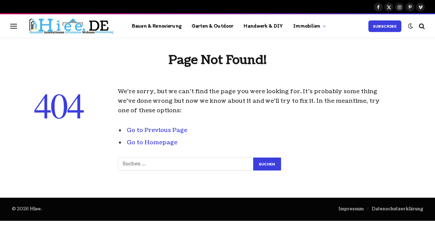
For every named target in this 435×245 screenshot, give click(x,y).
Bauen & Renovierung (156, 25)
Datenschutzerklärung (397, 209)
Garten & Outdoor (212, 25)
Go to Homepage (152, 142)
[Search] (421, 26)
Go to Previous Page (157, 130)
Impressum (351, 209)
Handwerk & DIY (263, 25)
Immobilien (306, 25)
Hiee (35, 209)
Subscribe (385, 26)
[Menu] (13, 26)
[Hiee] (68, 26)
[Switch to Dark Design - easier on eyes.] (410, 26)
